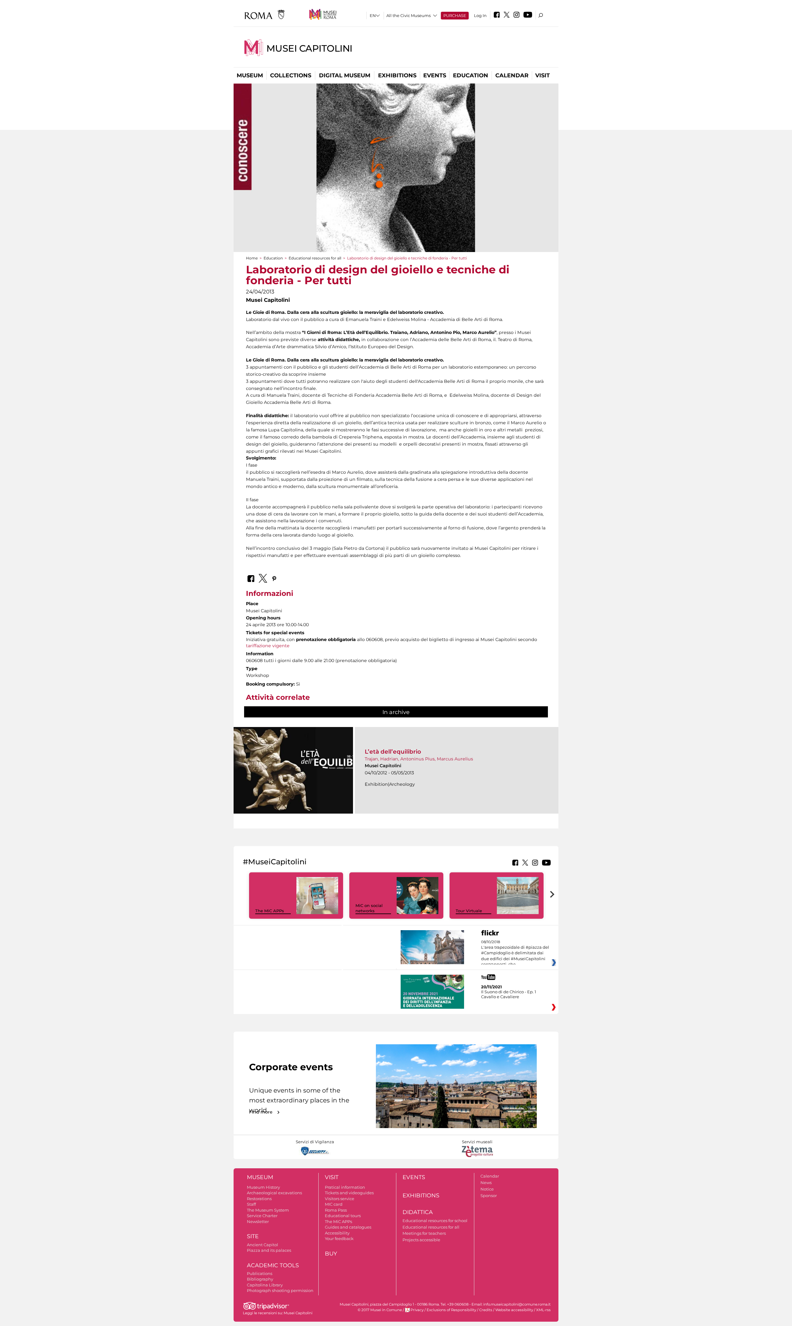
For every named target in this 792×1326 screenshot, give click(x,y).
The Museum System (268, 1210)
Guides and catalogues (348, 1227)
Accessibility (337, 1232)
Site (253, 1236)
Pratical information (345, 1187)
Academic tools (273, 1265)
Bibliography (260, 1279)
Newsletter (258, 1221)
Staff (251, 1204)
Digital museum (344, 75)
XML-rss (543, 1310)
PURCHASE (454, 15)
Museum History (263, 1187)
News (486, 1182)
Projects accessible (421, 1239)
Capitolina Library (265, 1284)
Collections (290, 75)
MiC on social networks (369, 908)
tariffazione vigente (268, 645)
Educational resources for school (434, 1220)
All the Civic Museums (408, 15)
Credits (485, 1310)
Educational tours (343, 1215)
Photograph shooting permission (280, 1290)
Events (434, 75)
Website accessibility (514, 1310)
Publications (259, 1273)
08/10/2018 (515, 953)
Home (252, 258)
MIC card (333, 1204)
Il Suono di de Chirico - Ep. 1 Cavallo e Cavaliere (508, 994)
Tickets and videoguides (349, 1192)
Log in (480, 15)
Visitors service (339, 1198)
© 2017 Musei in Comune (380, 1310)
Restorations (259, 1198)
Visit (542, 75)
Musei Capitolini (309, 48)
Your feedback (339, 1238)
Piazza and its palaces (269, 1250)
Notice (487, 1189)
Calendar (511, 75)
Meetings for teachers (424, 1233)
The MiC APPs (269, 910)
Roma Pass (336, 1210)
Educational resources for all (315, 258)
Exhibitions (397, 75)
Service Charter (262, 1215)
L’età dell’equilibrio (393, 751)
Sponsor (488, 1195)
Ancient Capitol (262, 1244)
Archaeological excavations (274, 1192)
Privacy (417, 1310)
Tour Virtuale (469, 910)
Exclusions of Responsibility (451, 1310)
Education (470, 75)
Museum (250, 75)
